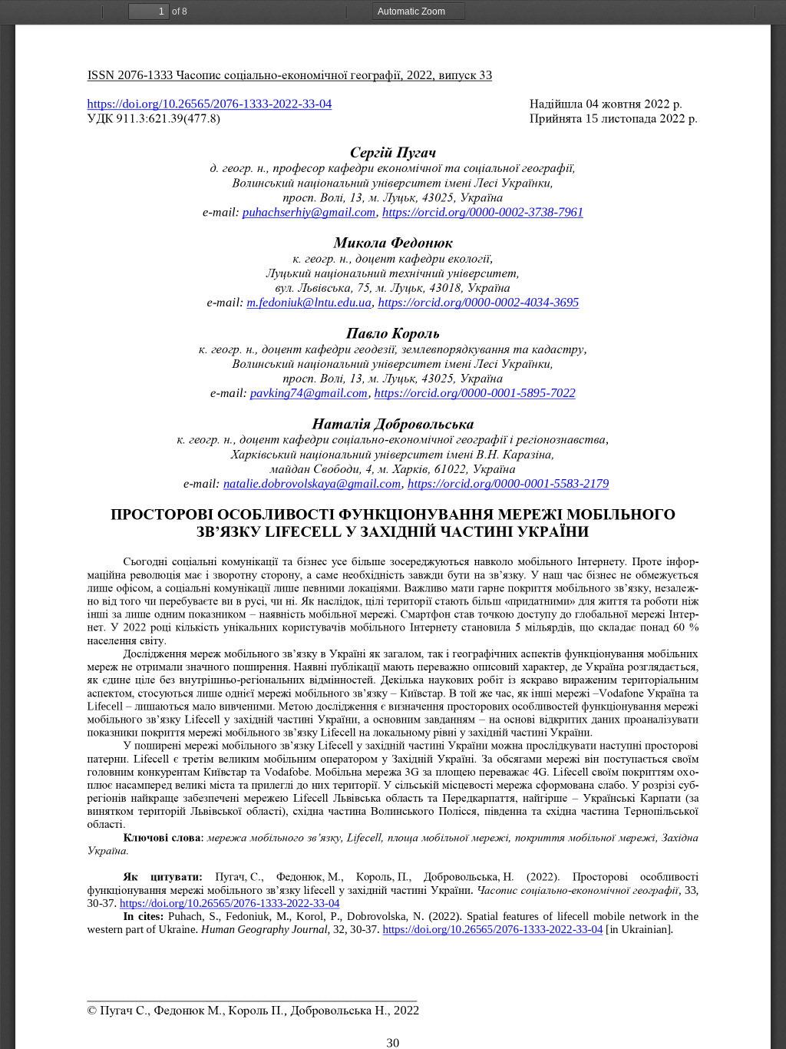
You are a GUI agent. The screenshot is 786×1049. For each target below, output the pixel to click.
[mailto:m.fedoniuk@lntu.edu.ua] (309, 302)
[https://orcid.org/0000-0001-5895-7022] (475, 393)
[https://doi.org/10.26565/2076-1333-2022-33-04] (209, 104)
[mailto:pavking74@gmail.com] (309, 393)
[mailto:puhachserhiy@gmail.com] (308, 211)
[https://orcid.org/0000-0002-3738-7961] (482, 211)
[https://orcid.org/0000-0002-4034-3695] (479, 302)
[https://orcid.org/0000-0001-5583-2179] (508, 483)
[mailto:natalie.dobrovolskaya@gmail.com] (312, 483)
